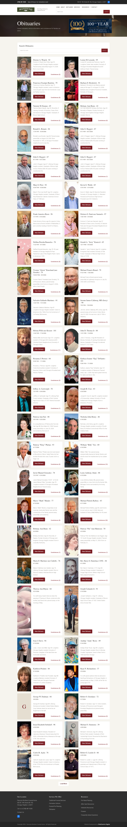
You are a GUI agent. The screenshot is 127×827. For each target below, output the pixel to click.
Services (77, 7)
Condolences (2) (55, 74)
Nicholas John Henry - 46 (90, 416)
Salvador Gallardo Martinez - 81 (45, 300)
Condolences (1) (55, 148)
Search (107, 11)
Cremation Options (54, 803)
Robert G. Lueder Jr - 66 (89, 752)
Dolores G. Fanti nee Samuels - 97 (93, 214)
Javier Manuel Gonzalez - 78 (44, 472)
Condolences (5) (103, 322)
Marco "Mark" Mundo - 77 (43, 500)
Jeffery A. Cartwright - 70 (43, 388)
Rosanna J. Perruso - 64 (42, 358)
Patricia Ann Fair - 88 (41, 416)
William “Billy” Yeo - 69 (89, 444)
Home (58, 7)
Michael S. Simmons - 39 (89, 724)
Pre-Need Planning (86, 800)
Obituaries (69, 7)
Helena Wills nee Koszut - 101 (44, 330)
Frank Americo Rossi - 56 (43, 214)
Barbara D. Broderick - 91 (90, 83)
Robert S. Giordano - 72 (89, 696)
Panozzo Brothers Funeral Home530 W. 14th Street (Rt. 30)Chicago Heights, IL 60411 (27, 803)
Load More (63, 783)
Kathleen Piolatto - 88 (41, 668)
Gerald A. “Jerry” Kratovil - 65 (92, 242)
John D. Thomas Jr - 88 (89, 330)
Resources (85, 7)
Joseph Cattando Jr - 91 (89, 589)
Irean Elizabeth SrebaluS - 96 (44, 724)
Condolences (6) (103, 688)
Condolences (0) (55, 97)
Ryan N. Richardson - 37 (89, 668)
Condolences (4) (55, 205)
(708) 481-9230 (21, 2)
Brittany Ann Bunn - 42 (89, 106)
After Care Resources (87, 804)
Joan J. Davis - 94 (39, 640)
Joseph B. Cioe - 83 (87, 388)
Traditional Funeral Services (57, 800)
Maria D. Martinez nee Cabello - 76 (46, 561)
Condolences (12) (102, 464)
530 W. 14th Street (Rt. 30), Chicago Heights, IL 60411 (92, 2)
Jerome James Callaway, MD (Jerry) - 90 (94, 301)
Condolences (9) (103, 716)
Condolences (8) (103, 97)
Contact (94, 7)
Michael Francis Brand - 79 (90, 270)
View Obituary (39, 73)
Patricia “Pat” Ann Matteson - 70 (92, 528)
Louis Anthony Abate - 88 (90, 472)
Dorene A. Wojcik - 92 (41, 60)
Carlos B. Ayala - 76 (40, 752)
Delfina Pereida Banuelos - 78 (44, 242)
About (63, 7)
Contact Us (20, 812)
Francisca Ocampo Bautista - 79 (45, 83)
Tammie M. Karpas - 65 (42, 106)
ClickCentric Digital (104, 824)
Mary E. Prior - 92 (40, 185)
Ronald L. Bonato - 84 (41, 129)
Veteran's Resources (87, 808)
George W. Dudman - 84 (42, 696)
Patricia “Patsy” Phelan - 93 (43, 444)
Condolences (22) (102, 520)
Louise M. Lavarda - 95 (89, 60)
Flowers (83, 811)
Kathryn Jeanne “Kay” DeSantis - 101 (93, 359)
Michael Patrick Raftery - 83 (91, 500)
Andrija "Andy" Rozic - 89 (90, 640)
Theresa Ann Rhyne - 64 (42, 589)
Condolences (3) (103, 205)
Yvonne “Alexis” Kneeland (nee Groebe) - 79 (45, 271)
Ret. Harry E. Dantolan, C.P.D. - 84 (93, 561)
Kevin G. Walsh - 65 (88, 185)
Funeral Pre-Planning (55, 806)
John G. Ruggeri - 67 (88, 129)
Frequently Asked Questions (89, 815)
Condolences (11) (55, 350)
